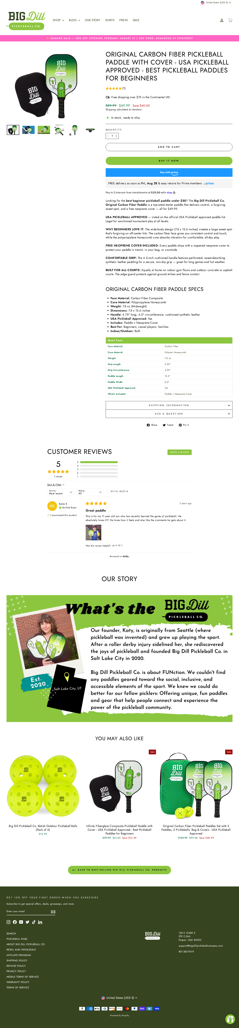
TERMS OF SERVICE (18, 987)
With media (120, 491)
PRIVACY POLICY (16, 971)
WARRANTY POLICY (18, 982)
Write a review (179, 452)
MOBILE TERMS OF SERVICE (23, 977)
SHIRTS (110, 20)
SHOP (57, 20)
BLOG (73, 20)
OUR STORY (92, 20)
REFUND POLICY (16, 966)
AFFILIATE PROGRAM (19, 955)
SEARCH (11, 933)
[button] (116, 88)
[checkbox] (119, 491)
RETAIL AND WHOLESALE (21, 949)
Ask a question (169, 413)
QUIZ (136, 20)
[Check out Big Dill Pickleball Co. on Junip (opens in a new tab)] (125, 556)
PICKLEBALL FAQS (17, 939)
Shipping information (169, 405)
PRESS (123, 20)
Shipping (111, 109)
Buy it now (169, 160)
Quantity (114, 129)
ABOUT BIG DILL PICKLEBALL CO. (26, 944)
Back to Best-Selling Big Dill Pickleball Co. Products (122, 869)
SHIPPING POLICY (17, 960)
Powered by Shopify (119, 1015)
